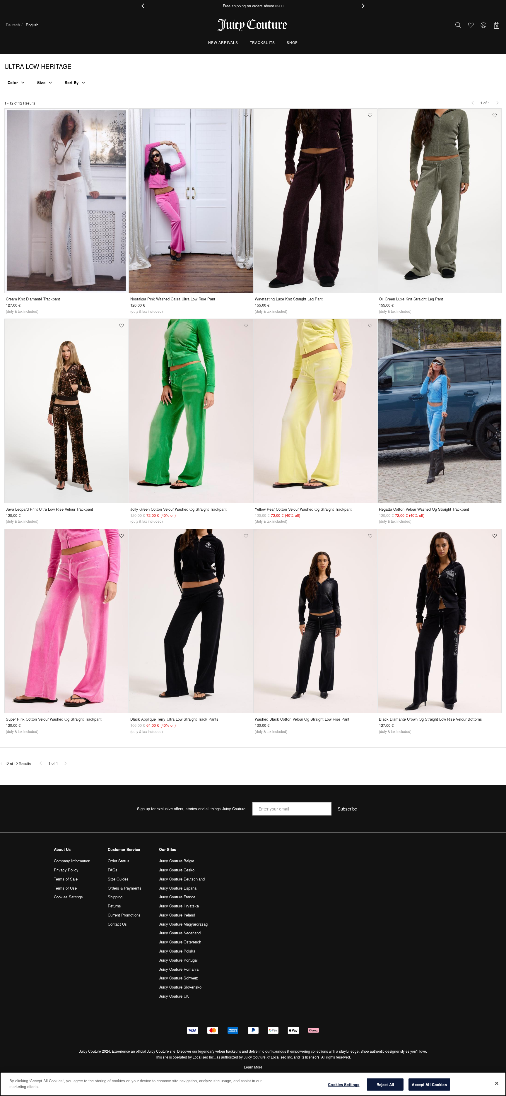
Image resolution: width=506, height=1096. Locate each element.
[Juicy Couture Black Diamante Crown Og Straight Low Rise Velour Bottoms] (439, 621)
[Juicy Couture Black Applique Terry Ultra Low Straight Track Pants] (191, 621)
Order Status (118, 861)
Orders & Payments (124, 888)
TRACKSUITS (262, 42)
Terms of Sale (66, 879)
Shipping (115, 897)
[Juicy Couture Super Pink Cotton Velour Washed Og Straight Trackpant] (66, 621)
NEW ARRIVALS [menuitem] (223, 42)
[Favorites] (471, 25)
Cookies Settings (343, 1084)
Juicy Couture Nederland (180, 933)
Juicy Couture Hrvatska (179, 906)
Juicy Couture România (179, 969)
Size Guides (118, 879)
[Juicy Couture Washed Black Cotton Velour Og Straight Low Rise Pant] (315, 621)
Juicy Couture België (176, 861)
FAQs (112, 870)
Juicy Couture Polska (177, 951)
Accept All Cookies (429, 1084)
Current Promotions (124, 915)
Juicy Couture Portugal (178, 960)
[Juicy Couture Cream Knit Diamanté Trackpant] (66, 200)
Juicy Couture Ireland (177, 915)
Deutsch (13, 25)
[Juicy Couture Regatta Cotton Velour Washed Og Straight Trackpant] (439, 411)
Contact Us (117, 924)
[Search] (458, 25)
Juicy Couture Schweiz (178, 978)
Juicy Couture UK (174, 996)
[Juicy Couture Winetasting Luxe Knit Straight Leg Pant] (315, 200)
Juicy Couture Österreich (180, 942)
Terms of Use (65, 888)
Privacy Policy (66, 870)
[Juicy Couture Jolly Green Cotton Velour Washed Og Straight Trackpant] (191, 411)
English (32, 25)
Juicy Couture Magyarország (183, 924)
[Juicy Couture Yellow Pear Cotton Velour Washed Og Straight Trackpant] (315, 411)
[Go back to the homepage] (253, 25)
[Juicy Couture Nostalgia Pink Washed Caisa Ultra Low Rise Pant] (191, 200)
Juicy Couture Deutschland (182, 879)
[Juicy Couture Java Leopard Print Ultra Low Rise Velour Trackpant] (66, 411)
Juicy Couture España (177, 888)
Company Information (72, 861)
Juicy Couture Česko (176, 870)
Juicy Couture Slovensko (180, 987)
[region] (253, 1084)
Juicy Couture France (177, 897)
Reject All (385, 1084)
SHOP (292, 42)
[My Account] (483, 25)
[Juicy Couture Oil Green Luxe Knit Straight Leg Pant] (439, 200)
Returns (114, 906)
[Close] (496, 1083)
